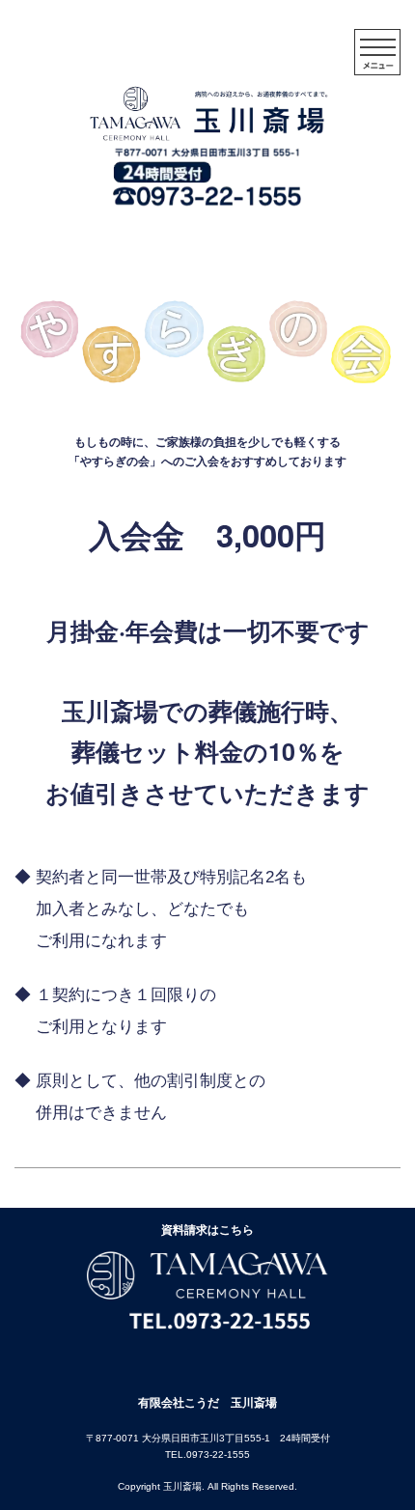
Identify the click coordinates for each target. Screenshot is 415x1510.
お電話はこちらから (327, 242)
